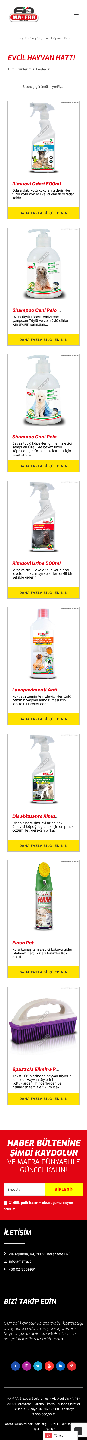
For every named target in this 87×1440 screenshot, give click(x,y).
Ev (19, 38)
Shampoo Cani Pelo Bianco (42, 437)
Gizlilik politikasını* (25, 1202)
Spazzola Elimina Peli (36, 1069)
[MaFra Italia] (23, 14)
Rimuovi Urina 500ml (36, 563)
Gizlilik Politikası (61, 1424)
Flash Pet (23, 943)
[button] (76, 14)
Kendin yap (32, 38)
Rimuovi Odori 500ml (36, 184)
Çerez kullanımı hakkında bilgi (26, 1424)
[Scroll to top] (78, 1431)
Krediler (49, 1429)
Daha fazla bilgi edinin (43, 213)
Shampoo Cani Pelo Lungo (42, 310)
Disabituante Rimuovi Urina (44, 816)
